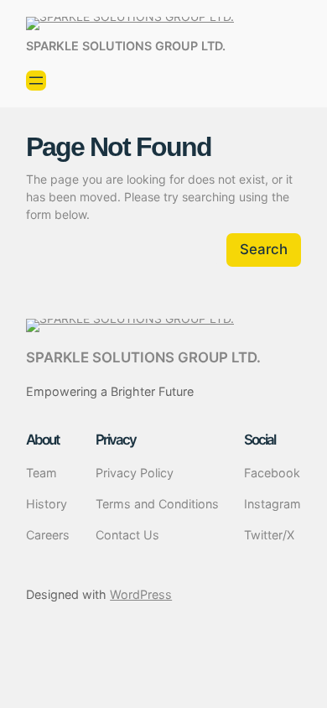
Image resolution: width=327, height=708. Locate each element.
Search (264, 249)
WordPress (141, 594)
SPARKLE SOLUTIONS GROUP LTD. (126, 46)
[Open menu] (36, 80)
